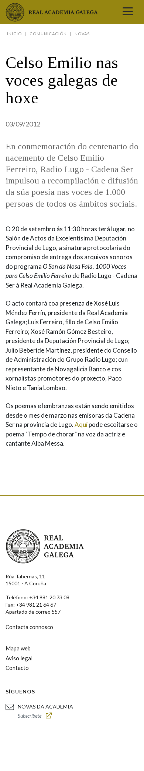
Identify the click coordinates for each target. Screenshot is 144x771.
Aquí (81, 424)
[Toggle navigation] (127, 12)
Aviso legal (19, 658)
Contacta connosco (29, 627)
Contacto (17, 667)
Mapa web (18, 648)
